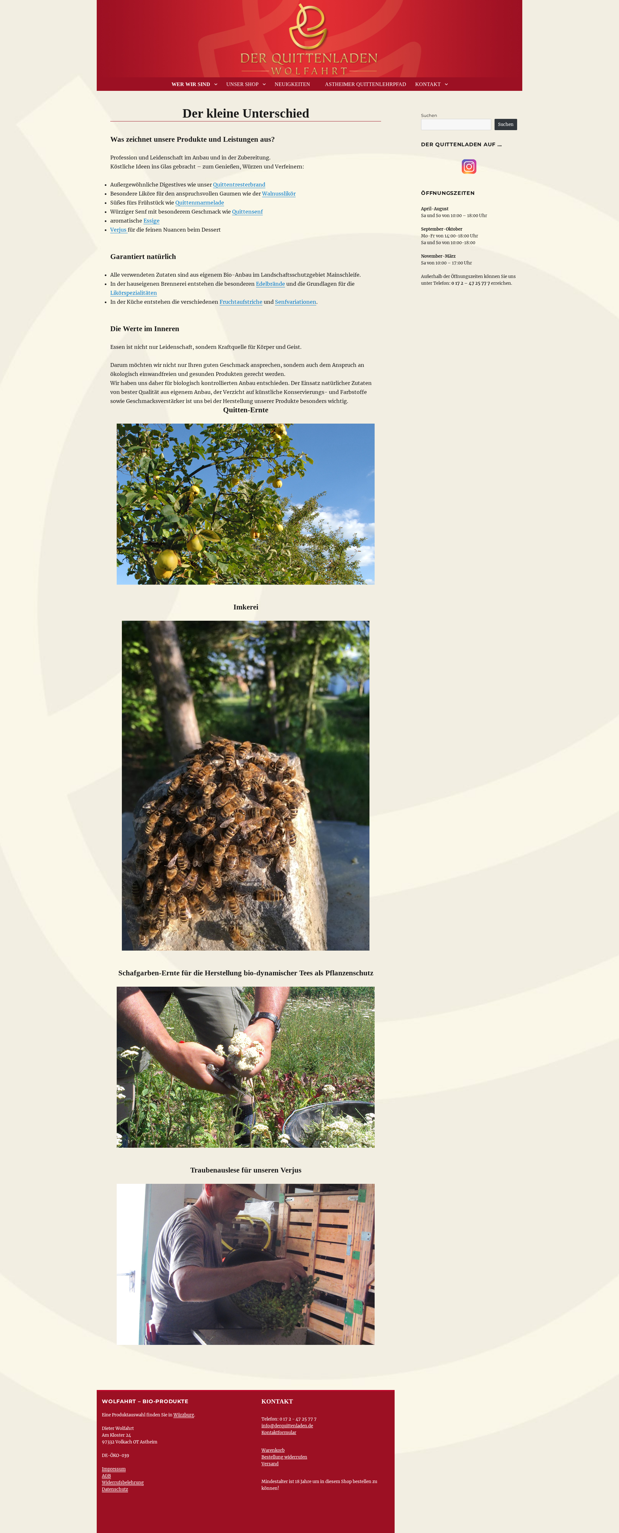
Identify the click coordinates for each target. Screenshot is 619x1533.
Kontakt (428, 84)
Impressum (114, 1469)
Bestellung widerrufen (284, 1457)
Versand (270, 1464)
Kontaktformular (278, 1432)
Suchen (429, 115)
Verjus (119, 229)
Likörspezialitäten (133, 293)
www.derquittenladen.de (309, 37)
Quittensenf (247, 211)
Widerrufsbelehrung (123, 1482)
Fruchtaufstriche (241, 302)
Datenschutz (115, 1489)
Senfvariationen (295, 302)
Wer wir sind (191, 84)
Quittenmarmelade (199, 202)
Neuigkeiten (292, 84)
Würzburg (183, 1415)
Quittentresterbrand (239, 184)
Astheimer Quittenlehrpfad (365, 84)
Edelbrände (270, 284)
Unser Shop (242, 84)
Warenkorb (273, 1450)
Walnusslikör (279, 193)
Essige (151, 220)
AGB (106, 1476)
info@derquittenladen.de (287, 1426)
